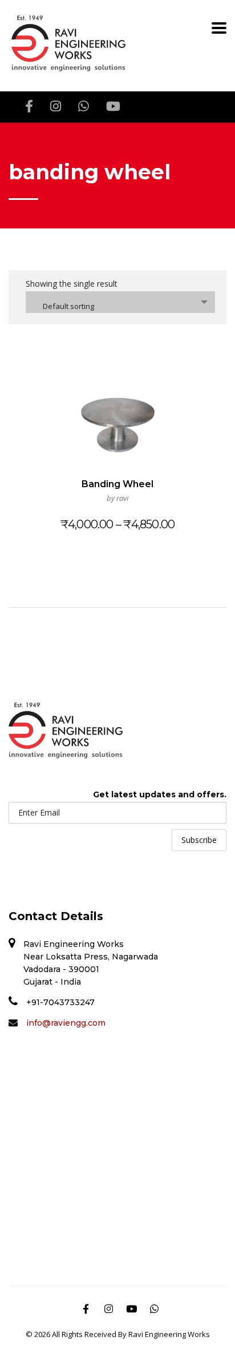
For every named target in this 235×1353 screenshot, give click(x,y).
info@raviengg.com (66, 1023)
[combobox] (120, 302)
